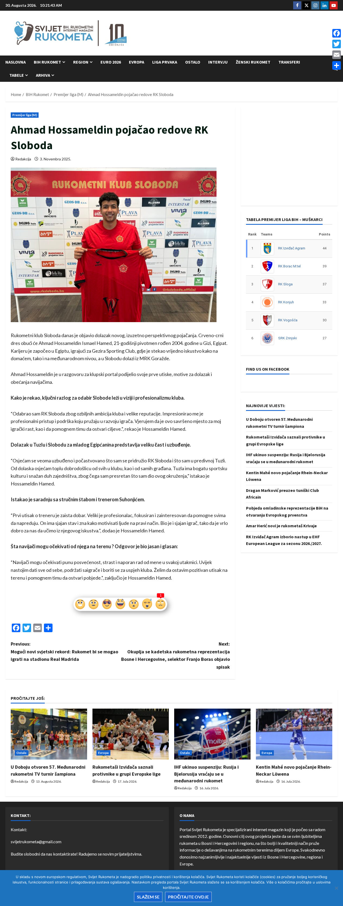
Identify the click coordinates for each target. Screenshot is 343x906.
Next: (175, 655)
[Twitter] (336, 44)
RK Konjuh (286, 302)
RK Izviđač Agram (291, 248)
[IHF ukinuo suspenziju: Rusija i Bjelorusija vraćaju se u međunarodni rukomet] (212, 734)
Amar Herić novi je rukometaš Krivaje (281, 525)
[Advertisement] (240, 33)
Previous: (64, 651)
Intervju (218, 62)
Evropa (136, 62)
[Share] (336, 65)
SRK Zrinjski (287, 338)
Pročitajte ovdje (188, 896)
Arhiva (43, 75)
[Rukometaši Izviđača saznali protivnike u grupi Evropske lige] (130, 734)
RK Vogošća (287, 320)
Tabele (16, 75)
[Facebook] (336, 33)
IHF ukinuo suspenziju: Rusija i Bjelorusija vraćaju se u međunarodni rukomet (206, 773)
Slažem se (148, 896)
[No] (336, 888)
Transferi (289, 62)
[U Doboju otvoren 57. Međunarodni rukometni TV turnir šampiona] (49, 734)
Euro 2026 (110, 62)
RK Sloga (285, 284)
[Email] (336, 54)
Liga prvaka (164, 62)
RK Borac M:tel (289, 266)
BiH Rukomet (47, 62)
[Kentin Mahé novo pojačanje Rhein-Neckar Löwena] (294, 734)
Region (80, 62)
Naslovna (15, 62)
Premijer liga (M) (24, 115)
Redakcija (23, 159)
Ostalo (192, 62)
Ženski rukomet (253, 62)
